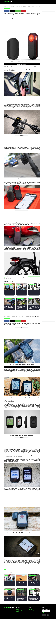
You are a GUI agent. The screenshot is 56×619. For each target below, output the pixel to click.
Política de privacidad (31, 610)
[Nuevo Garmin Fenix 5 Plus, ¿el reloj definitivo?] (9, 595)
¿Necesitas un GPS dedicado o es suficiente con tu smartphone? (22, 307)
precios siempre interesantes (28, 566)
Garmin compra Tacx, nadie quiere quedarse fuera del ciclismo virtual (21, 293)
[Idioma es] (46, 2)
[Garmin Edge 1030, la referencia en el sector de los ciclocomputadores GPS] (34, 595)
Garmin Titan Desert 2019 (21, 582)
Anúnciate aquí (21, 135)
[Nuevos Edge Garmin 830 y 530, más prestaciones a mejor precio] (9, 290)
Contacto (17, 611)
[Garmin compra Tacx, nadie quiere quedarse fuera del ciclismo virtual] (21, 290)
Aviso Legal (30, 609)
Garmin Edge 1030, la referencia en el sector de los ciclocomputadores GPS (33, 598)
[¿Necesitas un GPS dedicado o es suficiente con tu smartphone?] (21, 304)
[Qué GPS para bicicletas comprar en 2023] (34, 290)
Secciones (17, 609)
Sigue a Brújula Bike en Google (21, 64)
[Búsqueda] (51, 2)
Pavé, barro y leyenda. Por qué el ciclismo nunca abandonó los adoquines (34, 307)
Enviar (43, 612)
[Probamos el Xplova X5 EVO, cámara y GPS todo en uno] (9, 304)
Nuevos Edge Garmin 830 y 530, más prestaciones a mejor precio (9, 293)
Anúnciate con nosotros (19, 610)
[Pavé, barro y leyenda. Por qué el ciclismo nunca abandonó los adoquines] (34, 304)
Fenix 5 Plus (19, 456)
